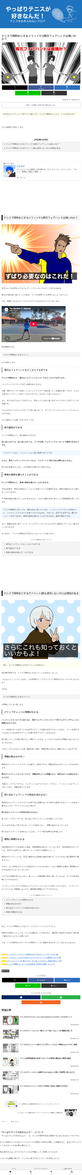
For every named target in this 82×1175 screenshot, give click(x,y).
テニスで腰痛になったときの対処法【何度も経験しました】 (31, 964)
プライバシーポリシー (41, 1168)
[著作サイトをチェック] (18, 177)
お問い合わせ (68, 1168)
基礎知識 (6, 971)
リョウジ (21, 166)
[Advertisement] (41, 198)
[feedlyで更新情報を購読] (21, 177)
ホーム (14, 1168)
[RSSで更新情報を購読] (24, 177)
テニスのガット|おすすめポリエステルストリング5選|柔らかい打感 (34, 958)
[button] (54, 93)
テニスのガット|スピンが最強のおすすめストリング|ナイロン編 (32, 954)
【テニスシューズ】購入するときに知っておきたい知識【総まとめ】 (34, 961)
